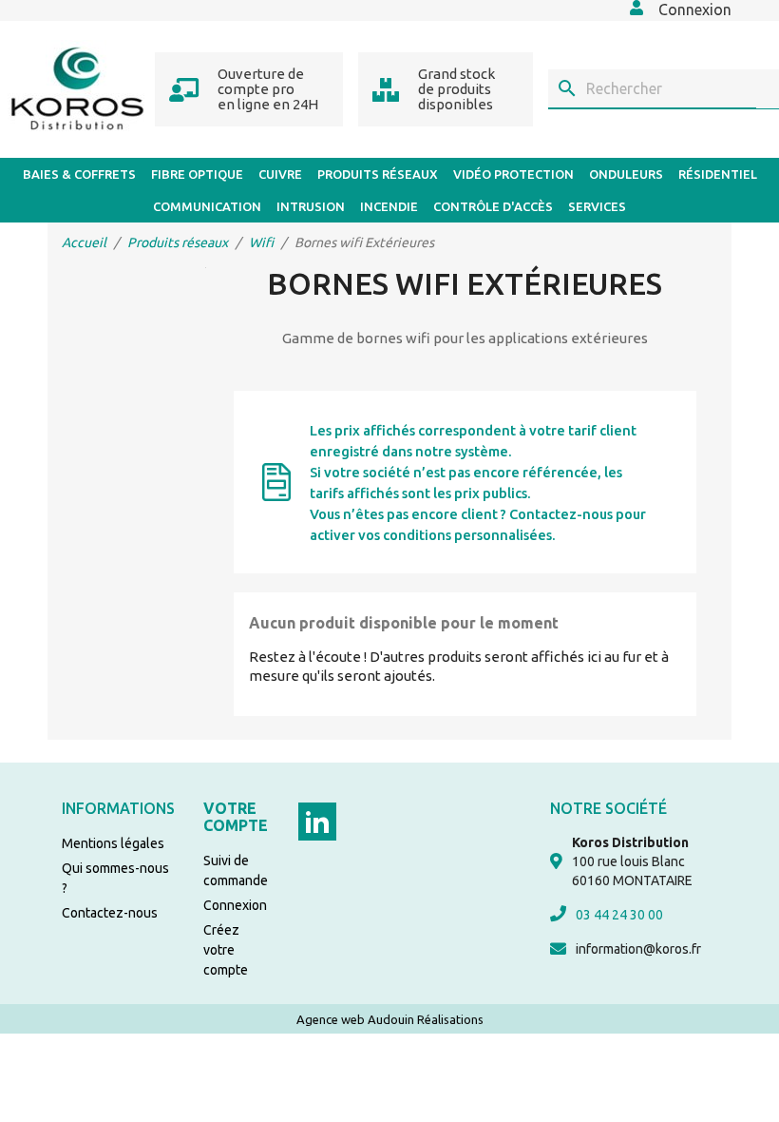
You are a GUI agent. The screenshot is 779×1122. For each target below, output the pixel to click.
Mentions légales (113, 843)
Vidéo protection (513, 174)
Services (597, 206)
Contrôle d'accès (493, 206)
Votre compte (235, 817)
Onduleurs (626, 174)
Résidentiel (717, 174)
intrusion (310, 206)
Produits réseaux (377, 174)
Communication (207, 206)
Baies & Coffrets (79, 174)
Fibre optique (197, 174)
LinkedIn (317, 822)
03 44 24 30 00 (619, 914)
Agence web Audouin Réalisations (390, 1019)
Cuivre (280, 174)
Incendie (389, 206)
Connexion (235, 905)
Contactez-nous (110, 912)
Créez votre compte (225, 949)
